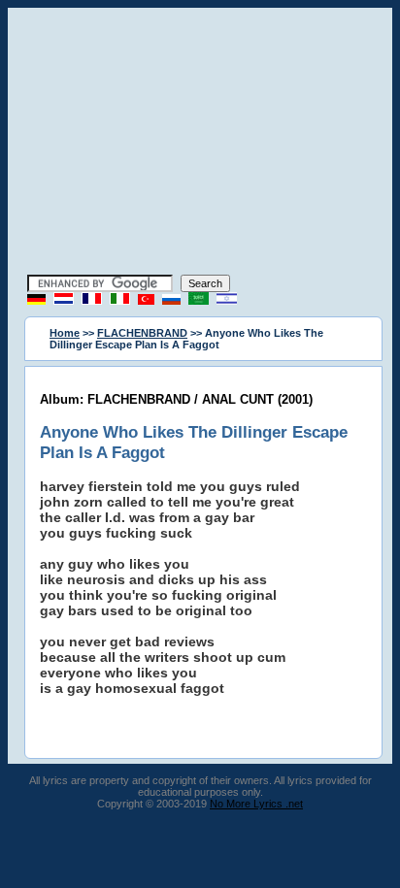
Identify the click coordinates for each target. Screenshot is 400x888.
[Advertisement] (200, 143)
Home (65, 333)
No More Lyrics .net (256, 803)
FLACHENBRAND (142, 333)
